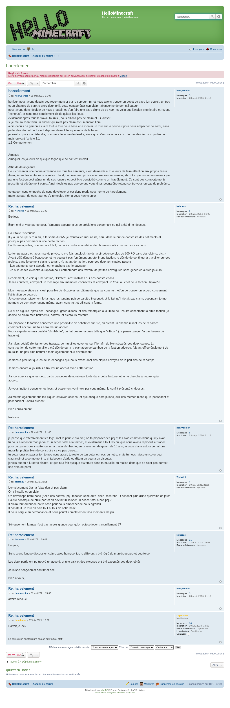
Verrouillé (14, 83)
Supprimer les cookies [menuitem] (172, 684)
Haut (220, 199)
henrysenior (183, 90)
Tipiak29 (181, 477)
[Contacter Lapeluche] (188, 634)
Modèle (123, 75)
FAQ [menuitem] (33, 49)
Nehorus (181, 206)
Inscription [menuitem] (198, 49)
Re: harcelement (21, 206)
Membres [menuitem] (149, 684)
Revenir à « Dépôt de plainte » (25, 661)
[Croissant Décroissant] (164, 647)
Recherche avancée (219, 16)
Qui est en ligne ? (18, 670)
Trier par (124, 647)
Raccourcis (18, 49)
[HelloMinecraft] (54, 25)
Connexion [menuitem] (216, 49)
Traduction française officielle (110, 692)
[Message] (9, 96)
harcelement (18, 65)
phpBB (104, 690)
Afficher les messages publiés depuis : (70, 647)
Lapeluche (182, 615)
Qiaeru (131, 692)
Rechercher (212, 16)
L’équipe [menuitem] (134, 684)
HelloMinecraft (20, 684)
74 (190, 623)
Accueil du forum (43, 684)
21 (190, 211)
